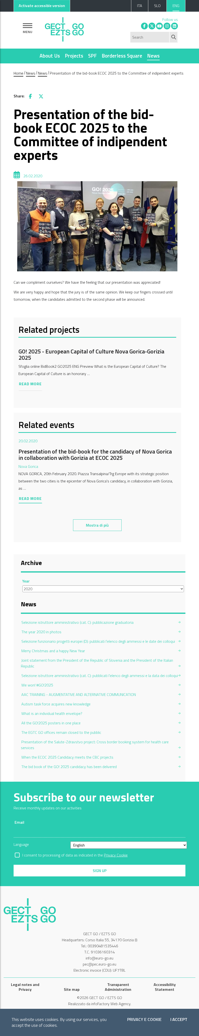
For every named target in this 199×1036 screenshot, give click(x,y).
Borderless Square (122, 56)
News (153, 56)
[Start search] (174, 37)
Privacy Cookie (116, 855)
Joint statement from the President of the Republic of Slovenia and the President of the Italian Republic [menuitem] (97, 663)
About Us (50, 56)
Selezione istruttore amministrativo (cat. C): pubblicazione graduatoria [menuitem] (77, 622)
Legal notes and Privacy (25, 987)
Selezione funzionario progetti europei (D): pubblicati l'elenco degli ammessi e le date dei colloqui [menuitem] (98, 641)
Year (26, 581)
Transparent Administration (118, 987)
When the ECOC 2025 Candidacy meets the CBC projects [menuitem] (67, 757)
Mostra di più (97, 525)
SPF (92, 56)
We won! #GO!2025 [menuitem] (37, 685)
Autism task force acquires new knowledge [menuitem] (56, 704)
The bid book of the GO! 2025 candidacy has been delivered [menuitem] (69, 767)
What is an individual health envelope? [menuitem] (51, 713)
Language (21, 844)
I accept (178, 1020)
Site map (72, 989)
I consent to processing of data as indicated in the (75, 855)
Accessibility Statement (165, 987)
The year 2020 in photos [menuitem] (41, 632)
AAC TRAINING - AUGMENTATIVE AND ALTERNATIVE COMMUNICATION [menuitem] (78, 694)
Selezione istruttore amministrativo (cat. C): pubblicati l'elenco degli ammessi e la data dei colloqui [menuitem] (99, 675)
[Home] (64, 28)
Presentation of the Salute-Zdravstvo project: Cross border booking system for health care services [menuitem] (95, 745)
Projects (74, 56)
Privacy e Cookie (144, 1020)
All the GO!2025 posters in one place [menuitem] (51, 723)
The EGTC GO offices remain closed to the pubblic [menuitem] (61, 732)
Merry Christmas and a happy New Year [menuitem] (53, 651)
